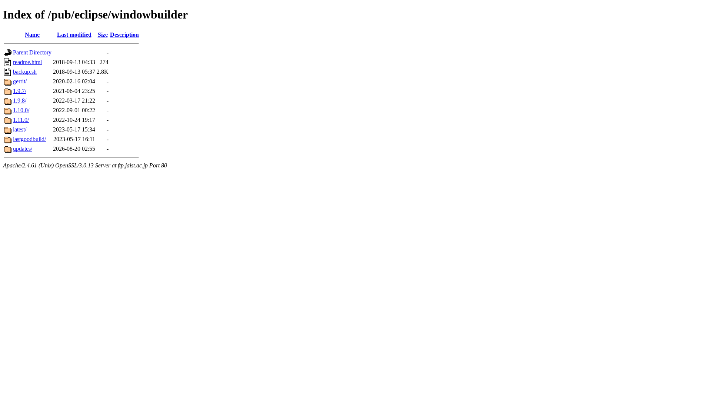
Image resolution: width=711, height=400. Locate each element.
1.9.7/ (19, 91)
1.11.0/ (21, 120)
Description (124, 34)
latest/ (19, 129)
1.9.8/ (19, 100)
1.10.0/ (21, 110)
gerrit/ (20, 81)
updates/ (22, 149)
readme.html (27, 62)
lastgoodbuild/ (29, 139)
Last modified (74, 34)
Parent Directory (32, 52)
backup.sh (25, 72)
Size (103, 34)
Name (32, 34)
